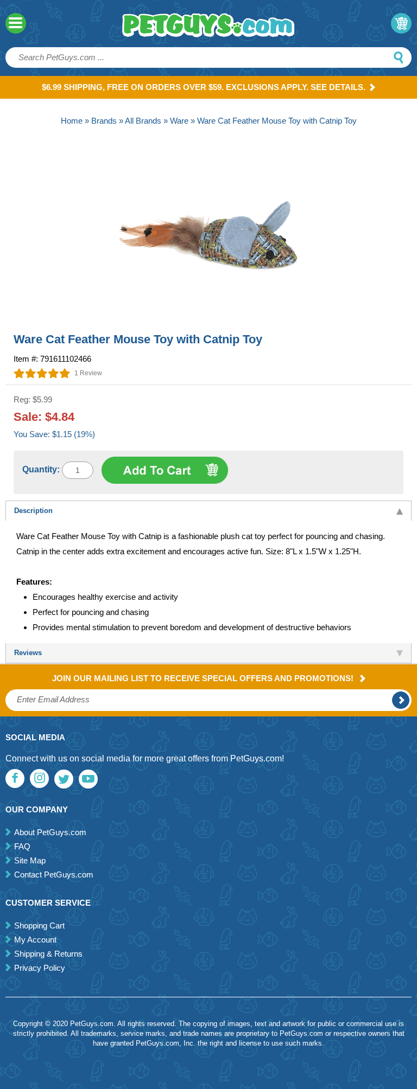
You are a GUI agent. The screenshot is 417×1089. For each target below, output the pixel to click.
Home (72, 120)
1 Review (88, 373)
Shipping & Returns (48, 953)
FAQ (22, 846)
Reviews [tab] (28, 653)
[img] (42, 373)
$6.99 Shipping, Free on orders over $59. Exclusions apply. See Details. (203, 87)
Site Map (30, 860)
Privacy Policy (39, 967)
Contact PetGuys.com (53, 874)
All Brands (143, 120)
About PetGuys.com (50, 832)
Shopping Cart (39, 925)
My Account (35, 939)
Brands (104, 120)
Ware (179, 120)
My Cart (401, 23)
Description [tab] (33, 511)
